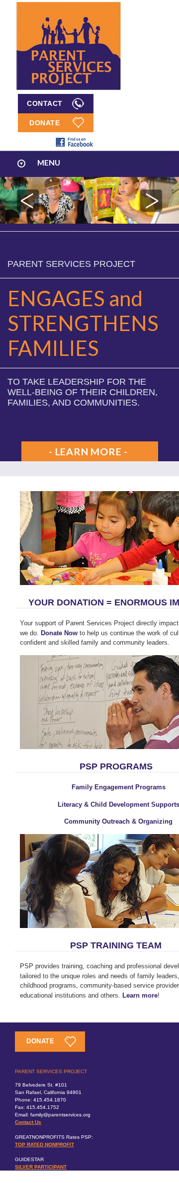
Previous (27, 200)
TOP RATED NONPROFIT (44, 1144)
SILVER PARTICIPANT (41, 1167)
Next (151, 200)
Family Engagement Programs (119, 787)
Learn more (140, 995)
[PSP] (68, 89)
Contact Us (28, 1122)
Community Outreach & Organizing (118, 821)
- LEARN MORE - (88, 451)
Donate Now (59, 633)
